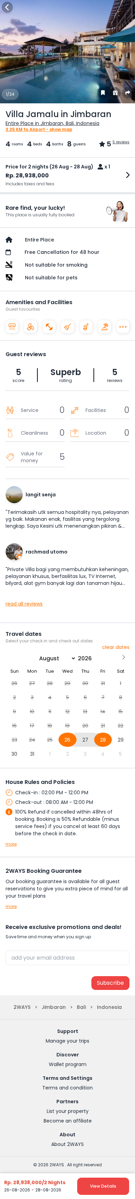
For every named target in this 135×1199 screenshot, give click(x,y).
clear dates (115, 647)
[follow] (102, 92)
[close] (7, 7)
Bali (81, 1007)
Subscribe (110, 983)
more (11, 844)
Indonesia (109, 1007)
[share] (127, 92)
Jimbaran (54, 1007)
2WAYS (22, 1007)
